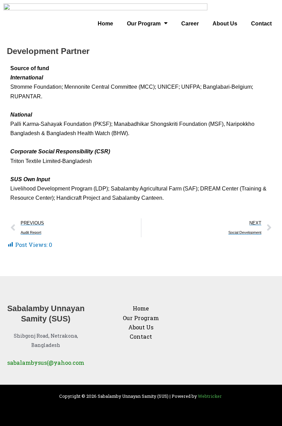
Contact (261, 23)
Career (190, 23)
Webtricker (210, 396)
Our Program (144, 23)
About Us (225, 23)
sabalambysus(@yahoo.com (45, 362)
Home (105, 23)
